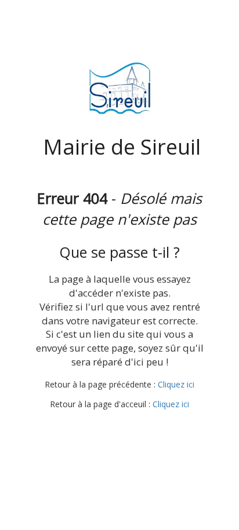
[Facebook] (118, 426)
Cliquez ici (176, 384)
